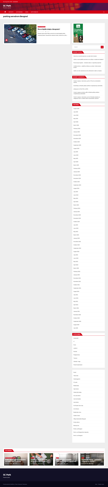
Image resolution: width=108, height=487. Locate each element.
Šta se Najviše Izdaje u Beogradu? (49, 29)
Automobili (19, 12)
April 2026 (76, 121)
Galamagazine (77, 379)
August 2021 (76, 291)
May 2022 (76, 261)
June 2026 (76, 115)
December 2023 (77, 215)
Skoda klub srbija (77, 392)
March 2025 (76, 165)
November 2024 (77, 178)
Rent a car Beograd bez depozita (81, 432)
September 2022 (77, 248)
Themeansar (24, 484)
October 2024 (77, 181)
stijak (47, 31)
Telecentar (76, 375)
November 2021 (77, 281)
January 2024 (77, 211)
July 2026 (76, 111)
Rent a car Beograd (78, 435)
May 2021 (76, 301)
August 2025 (76, 148)
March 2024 (76, 205)
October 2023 (77, 221)
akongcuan (76, 89)
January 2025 (77, 171)
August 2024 (76, 188)
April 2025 (76, 161)
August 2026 (76, 108)
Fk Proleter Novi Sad (78, 405)
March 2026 (76, 125)
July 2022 (76, 254)
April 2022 (76, 264)
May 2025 (76, 158)
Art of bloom (76, 408)
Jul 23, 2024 (41, 31)
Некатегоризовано (41, 26)
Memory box (76, 425)
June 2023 (76, 228)
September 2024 (77, 185)
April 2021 (76, 304)
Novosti (11, 12)
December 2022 (77, 241)
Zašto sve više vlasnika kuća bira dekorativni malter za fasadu (88, 70)
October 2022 (77, 244)
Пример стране (101, 484)
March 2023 (76, 234)
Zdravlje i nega (77, 361)
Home (96, 484)
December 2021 (77, 278)
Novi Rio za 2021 (84, 89)
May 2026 (76, 118)
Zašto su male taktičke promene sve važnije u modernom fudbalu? (89, 59)
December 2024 (77, 175)
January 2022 (77, 274)
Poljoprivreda (77, 354)
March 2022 (76, 268)
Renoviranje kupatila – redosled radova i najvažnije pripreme (87, 62)
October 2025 (77, 141)
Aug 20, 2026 (9, 463)
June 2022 (76, 258)
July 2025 (76, 151)
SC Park (7, 5)
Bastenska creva (77, 412)
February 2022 (77, 271)
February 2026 (77, 128)
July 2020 (76, 328)
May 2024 (76, 198)
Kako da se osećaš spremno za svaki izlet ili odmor (85, 56)
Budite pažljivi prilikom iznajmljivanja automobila (91, 85)
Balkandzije (76, 385)
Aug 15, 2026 (60, 463)
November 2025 (77, 138)
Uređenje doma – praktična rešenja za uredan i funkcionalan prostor (91, 461)
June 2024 (76, 195)
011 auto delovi (77, 395)
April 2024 (76, 201)
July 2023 (76, 224)
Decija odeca (77, 422)
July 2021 (76, 294)
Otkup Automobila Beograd (80, 418)
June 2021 (76, 298)
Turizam (75, 358)
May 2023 (76, 231)
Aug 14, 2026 (85, 463)
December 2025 (77, 135)
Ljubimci (75, 348)
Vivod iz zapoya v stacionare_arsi (81, 97)
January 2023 (77, 238)
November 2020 (77, 314)
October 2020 (77, 318)
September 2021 (77, 288)
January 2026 (77, 131)
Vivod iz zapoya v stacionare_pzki (81, 81)
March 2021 (76, 308)
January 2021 (77, 311)
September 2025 (77, 145)
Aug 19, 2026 (34, 463)
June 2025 (76, 155)
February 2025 (77, 168)
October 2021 (77, 284)
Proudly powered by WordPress (9, 484)
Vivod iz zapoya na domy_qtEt (80, 92)
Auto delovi (34, 12)
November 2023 (77, 218)
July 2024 (76, 191)
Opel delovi (76, 388)
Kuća (26, 12)
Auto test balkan (77, 398)
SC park (75, 382)
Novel (75, 372)
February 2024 (77, 208)
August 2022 (76, 251)
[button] (103, 12)
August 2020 (76, 324)
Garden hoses (77, 415)
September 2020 (77, 321)
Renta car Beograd (78, 428)
